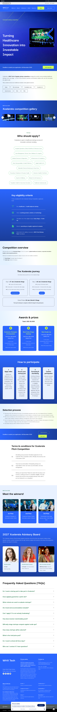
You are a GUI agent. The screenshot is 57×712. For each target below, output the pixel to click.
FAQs (24, 91)
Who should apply (16, 87)
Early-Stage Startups (15, 293)
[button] (53, 709)
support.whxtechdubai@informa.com (44, 663)
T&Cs (17, 91)
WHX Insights (52, 3)
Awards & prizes (8, 91)
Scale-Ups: (42, 293)
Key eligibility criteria (28, 87)
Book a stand (49, 8)
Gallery (6, 87)
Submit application (48, 67)
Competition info (40, 87)
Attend (41, 8)
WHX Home (47, 3)
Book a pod (43, 436)
